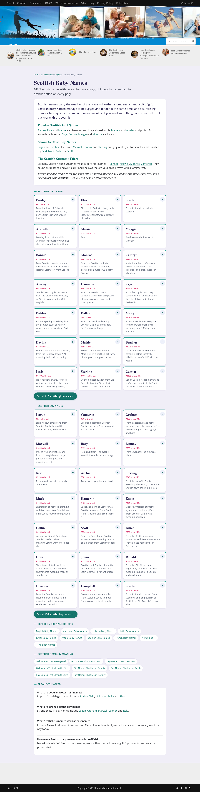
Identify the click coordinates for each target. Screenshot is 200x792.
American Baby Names (75, 631)
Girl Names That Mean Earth (86, 661)
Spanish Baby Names (99, 638)
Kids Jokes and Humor (88, 52)
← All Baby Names (45, 644)
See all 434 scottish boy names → (55, 614)
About (10, 3)
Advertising (87, 3)
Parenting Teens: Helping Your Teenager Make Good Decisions (149, 54)
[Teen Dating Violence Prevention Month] (165, 52)
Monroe (97, 134)
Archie (59, 151)
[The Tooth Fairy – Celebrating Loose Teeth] (103, 52)
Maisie (62, 130)
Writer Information (66, 3)
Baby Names (47, 37)
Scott (70, 151)
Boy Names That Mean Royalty (89, 674)
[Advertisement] (100, 773)
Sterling (102, 147)
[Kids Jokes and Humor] (72, 52)
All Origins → (149, 638)
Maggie (82, 134)
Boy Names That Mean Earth (126, 668)
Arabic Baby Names (72, 638)
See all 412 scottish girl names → (55, 396)
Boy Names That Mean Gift (121, 661)
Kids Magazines (143, 37)
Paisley (42, 130)
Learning (95, 37)
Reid (44, 151)
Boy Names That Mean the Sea (52, 674)
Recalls (124, 37)
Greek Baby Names (46, 638)
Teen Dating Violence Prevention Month (180, 52)
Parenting (28, 37)
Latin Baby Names (129, 631)
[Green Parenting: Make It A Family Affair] (41, 52)
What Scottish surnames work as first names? (64, 721)
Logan (41, 147)
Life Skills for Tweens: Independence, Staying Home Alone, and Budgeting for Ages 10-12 (26, 55)
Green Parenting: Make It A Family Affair (54, 53)
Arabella (115, 130)
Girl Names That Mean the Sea (52, 668)
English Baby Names (47, 631)
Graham (55, 147)
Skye (65, 134)
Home (13, 37)
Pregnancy (66, 37)
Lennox (88, 147)
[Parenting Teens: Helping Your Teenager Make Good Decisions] (134, 54)
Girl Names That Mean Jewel (51, 661)
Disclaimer (36, 3)
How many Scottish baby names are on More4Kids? (67, 739)
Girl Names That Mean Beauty (89, 668)
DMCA (48, 3)
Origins (57, 74)
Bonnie (73, 134)
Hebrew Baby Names (103, 631)
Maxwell (77, 147)
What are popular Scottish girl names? (59, 692)
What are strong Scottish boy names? (59, 706)
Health (14, 45)
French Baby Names (125, 638)
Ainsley (130, 130)
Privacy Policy (105, 3)
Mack (51, 151)
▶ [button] (73, 199)
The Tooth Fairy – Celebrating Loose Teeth (117, 53)
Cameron (146, 164)
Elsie (49, 130)
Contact (21, 3)
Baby (81, 37)
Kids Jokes (122, 3)
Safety (110, 37)
